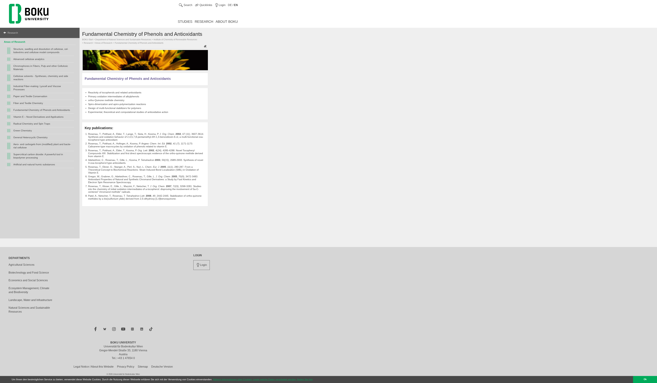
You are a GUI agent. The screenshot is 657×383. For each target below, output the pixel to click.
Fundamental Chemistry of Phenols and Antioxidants (41, 110)
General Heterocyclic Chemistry (30, 137)
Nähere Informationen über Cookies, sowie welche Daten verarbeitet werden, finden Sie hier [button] (263, 379)
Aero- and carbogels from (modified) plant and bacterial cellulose (42, 146)
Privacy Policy (125, 366)
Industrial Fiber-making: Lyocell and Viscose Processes (37, 88)
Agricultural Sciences (21, 264)
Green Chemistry (22, 130)
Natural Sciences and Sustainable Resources (29, 309)
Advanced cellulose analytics (28, 59)
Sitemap (143, 366)
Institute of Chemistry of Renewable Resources (175, 39)
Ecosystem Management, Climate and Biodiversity (29, 290)
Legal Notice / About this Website (94, 366)
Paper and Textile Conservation (30, 96)
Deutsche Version (162, 366)
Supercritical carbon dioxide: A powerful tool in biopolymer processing (38, 156)
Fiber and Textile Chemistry (28, 103)
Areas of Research (14, 41)
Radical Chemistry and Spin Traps (31, 123)
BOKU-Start (87, 39)
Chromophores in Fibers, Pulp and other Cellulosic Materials (40, 68)
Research (13, 32)
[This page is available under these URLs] (205, 46)
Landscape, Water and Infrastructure (30, 300)
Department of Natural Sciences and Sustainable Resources (123, 39)
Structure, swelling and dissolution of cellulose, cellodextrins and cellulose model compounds (40, 51)
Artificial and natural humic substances (34, 164)
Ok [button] (645, 379)
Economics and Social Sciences (28, 280)
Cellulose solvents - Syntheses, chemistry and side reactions (40, 78)
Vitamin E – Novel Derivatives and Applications (38, 116)
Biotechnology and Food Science (29, 272)
